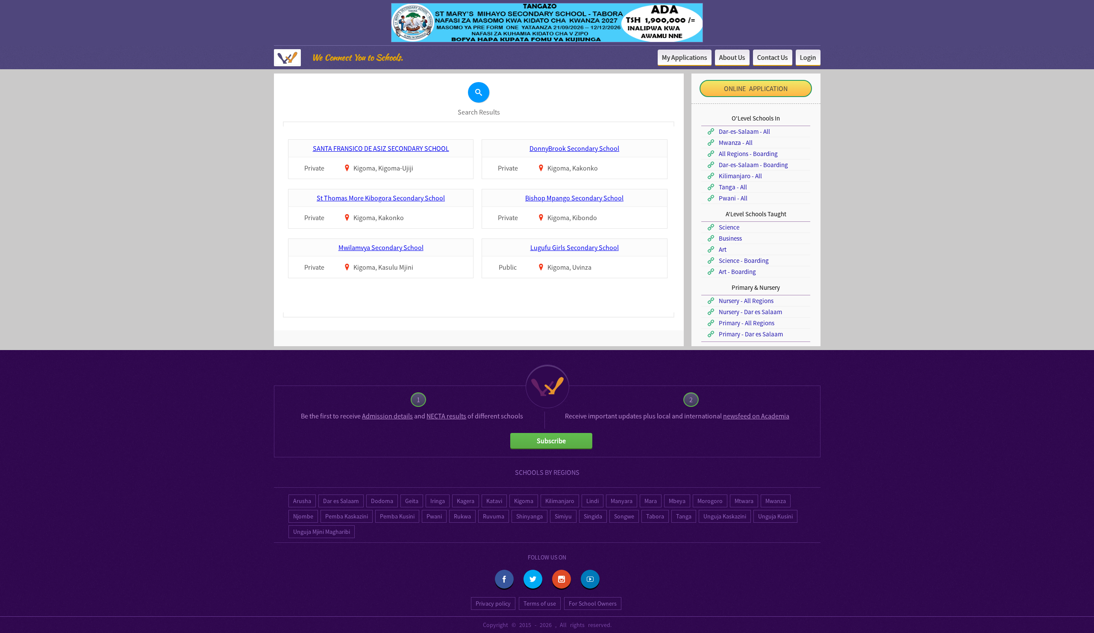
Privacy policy (493, 603)
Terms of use (539, 603)
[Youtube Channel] (590, 579)
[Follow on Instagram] (561, 579)
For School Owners (593, 603)
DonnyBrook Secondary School (574, 148)
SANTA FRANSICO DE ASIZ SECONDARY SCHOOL (381, 148)
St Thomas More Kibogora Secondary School (381, 198)
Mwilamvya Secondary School (380, 247)
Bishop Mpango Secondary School (574, 198)
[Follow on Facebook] (504, 579)
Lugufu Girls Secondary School (574, 247)
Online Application (756, 88)
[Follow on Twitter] (532, 579)
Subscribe (551, 440)
